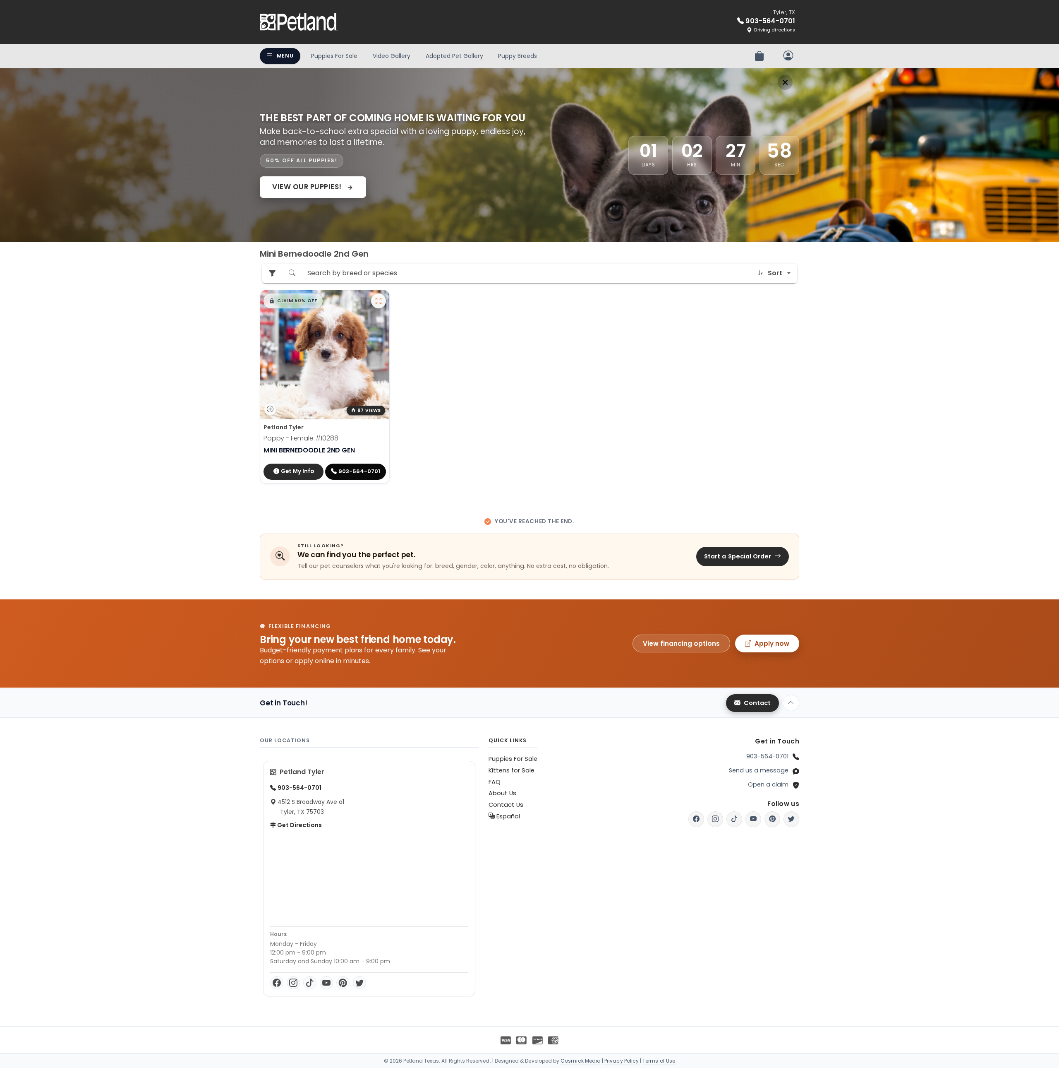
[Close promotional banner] (785, 82)
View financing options (681, 643)
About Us (502, 793)
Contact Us (506, 805)
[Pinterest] (343, 982)
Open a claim (768, 784)
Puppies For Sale (334, 56)
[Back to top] (791, 703)
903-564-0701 (767, 756)
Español (507, 816)
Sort (775, 273)
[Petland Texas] (299, 22)
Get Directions (299, 825)
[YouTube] (326, 982)
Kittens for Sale (511, 770)
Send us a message (758, 770)
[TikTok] (309, 982)
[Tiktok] (734, 819)
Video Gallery (391, 56)
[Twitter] (359, 982)
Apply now (772, 643)
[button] (293, 300)
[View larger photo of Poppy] (378, 300)
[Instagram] (293, 982)
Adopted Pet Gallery (454, 56)
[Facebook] (276, 982)
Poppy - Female (301, 438)
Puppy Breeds (517, 56)
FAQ (495, 782)
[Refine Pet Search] (272, 273)
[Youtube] (753, 819)
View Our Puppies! (307, 187)
